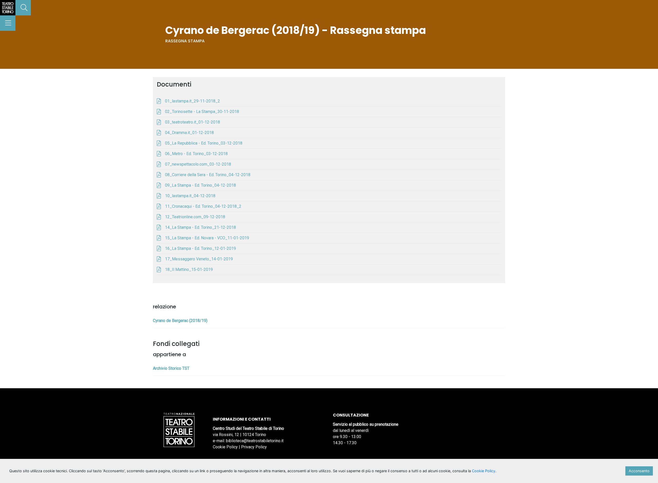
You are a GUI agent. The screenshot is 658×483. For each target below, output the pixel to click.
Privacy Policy (254, 446)
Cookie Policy (225, 446)
